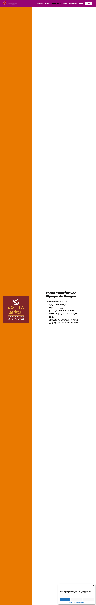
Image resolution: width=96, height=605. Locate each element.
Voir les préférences (88, 599)
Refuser (77, 599)
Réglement (47, 3)
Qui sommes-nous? (56, 3)
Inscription (40, 3)
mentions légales (80, 602)
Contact (81, 3)
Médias (65, 3)
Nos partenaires (73, 3)
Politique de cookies (73, 602)
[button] (93, 586)
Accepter (65, 599)
